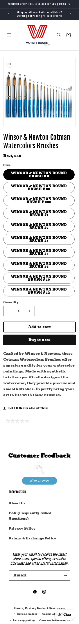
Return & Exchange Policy (32, 538)
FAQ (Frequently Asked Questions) (30, 516)
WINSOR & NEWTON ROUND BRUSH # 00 (39, 187)
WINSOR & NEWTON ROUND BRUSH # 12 (39, 291)
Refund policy (27, 614)
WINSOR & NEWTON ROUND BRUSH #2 (39, 226)
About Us (17, 503)
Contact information (54, 620)
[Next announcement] (71, 14)
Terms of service (54, 614)
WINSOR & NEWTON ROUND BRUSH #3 (39, 239)
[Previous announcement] (8, 14)
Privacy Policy (22, 528)
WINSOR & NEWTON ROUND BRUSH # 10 (39, 278)
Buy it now (40, 339)
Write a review (39, 480)
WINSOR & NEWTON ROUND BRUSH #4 (39, 252)
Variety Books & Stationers (45, 608)
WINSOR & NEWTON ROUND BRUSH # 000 (39, 200)
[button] (9, 35)
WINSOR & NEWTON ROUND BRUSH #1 (39, 213)
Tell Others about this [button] (28, 408)
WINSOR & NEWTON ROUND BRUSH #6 (39, 265)
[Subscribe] (65, 575)
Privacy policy (24, 620)
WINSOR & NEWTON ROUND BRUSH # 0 (39, 175)
